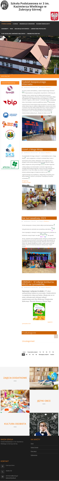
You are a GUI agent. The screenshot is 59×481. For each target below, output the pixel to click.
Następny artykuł (43, 354)
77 (49, 352)
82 (33, 354)
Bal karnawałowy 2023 (34, 218)
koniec (52, 354)
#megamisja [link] (25, 181)
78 (53, 352)
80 (26, 354)
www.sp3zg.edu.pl (11, 478)
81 (29, 354)
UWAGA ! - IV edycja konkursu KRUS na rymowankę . (38, 283)
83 (36, 354)
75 (43, 352)
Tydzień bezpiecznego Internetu (34, 83)
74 (40, 352)
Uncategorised (28, 341)
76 (46, 352)
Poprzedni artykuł (32, 352)
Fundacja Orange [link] (26, 182)
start (24, 352)
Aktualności (48, 87)
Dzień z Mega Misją (32, 149)
